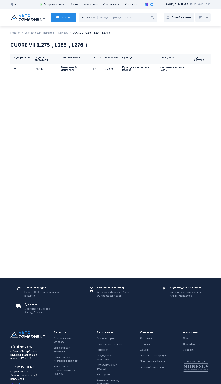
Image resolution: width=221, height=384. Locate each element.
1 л (94, 68)
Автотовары (105, 332)
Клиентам (90, 4)
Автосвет (102, 349)
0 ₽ (206, 17)
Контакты (131, 4)
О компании (110, 4)
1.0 (14, 68)
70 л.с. (109, 68)
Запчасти (60, 332)
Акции (74, 4)
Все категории (106, 338)
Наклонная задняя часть (172, 68)
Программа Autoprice (153, 361)
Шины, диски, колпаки (110, 343)
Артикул (87, 17)
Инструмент (104, 374)
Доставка (146, 338)
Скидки (144, 349)
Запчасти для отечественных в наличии (64, 370)
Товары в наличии (54, 4)
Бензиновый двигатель (69, 68)
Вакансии (188, 349)
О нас (186, 338)
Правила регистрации (153, 355)
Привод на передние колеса (135, 68)
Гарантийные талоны (152, 367)
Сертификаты (191, 343)
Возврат (145, 343)
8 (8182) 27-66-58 (22, 367)
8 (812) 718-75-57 (177, 4)
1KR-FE (38, 68)
